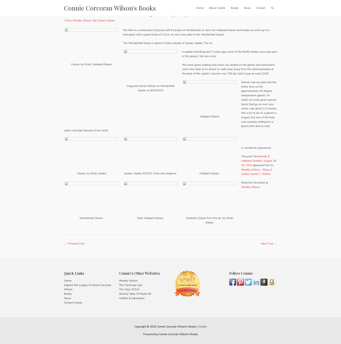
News (247, 8)
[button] (272, 8)
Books (234, 8)
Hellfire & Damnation (132, 298)
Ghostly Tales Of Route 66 (135, 294)
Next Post (269, 243)
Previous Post (74, 243)
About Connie (217, 8)
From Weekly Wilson (78, 20)
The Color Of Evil (129, 289)
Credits (202, 326)
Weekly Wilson (250, 187)
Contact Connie (73, 302)
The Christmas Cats (130, 285)
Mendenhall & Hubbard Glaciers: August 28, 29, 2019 (259, 161)
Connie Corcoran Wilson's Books (110, 8)
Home (200, 8)
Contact (261, 8)
